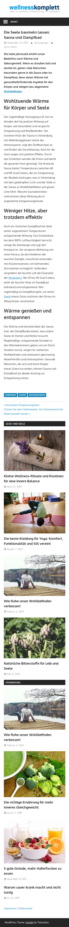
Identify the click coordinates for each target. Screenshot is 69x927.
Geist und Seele (15, 423)
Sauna (22, 395)
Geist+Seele (10, 46)
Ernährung (13, 682)
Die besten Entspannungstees (22, 405)
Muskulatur (15, 277)
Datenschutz (25, 908)
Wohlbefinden (13, 91)
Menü (14, 21)
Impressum (10, 908)
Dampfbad (10, 395)
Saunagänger (41, 42)
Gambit (29, 922)
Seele (7, 296)
